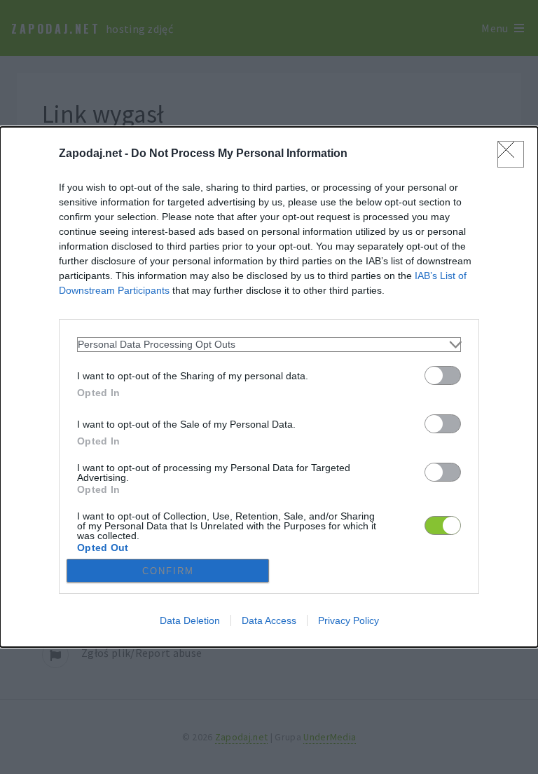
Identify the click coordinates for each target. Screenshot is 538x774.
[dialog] (269, 387)
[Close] (510, 154)
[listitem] (269, 344)
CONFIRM (168, 571)
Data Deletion (190, 620)
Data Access (269, 620)
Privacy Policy (348, 620)
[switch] (443, 375)
